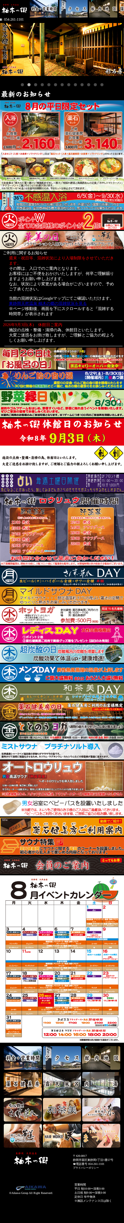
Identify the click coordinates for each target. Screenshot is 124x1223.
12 (95, 84)
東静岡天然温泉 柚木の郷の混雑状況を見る (48, 303)
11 (88, 84)
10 (82, 84)
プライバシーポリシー (86, 1167)
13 (102, 84)
